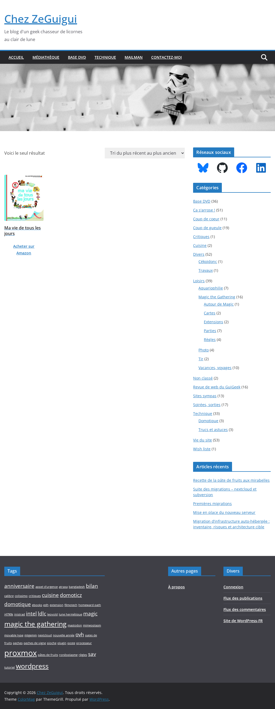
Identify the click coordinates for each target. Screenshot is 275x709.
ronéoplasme (68, 655)
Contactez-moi (166, 57)
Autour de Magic (219, 304)
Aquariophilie (210, 288)
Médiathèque (45, 57)
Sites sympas (204, 395)
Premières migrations (212, 503)
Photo (203, 349)
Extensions (213, 321)
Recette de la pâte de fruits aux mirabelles (231, 480)
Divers (198, 254)
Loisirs (199, 280)
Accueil (16, 57)
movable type (13, 635)
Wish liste (202, 448)
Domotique (208, 420)
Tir (200, 358)
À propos (176, 586)
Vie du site (202, 440)
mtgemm (30, 635)
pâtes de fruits (48, 655)
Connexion (233, 586)
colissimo (21, 596)
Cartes (209, 312)
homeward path (89, 605)
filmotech (70, 605)
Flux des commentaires (244, 609)
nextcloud (45, 635)
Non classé (203, 378)
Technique (105, 57)
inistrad (19, 614)
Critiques (201, 236)
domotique (17, 604)
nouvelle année (63, 635)
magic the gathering (35, 623)
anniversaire (19, 585)
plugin (61, 643)
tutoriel (9, 667)
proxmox (20, 653)
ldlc (42, 613)
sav (92, 654)
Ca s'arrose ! (204, 210)
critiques (35, 596)
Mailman (134, 57)
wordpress (32, 666)
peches (18, 643)
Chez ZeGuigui (40, 18)
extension (56, 605)
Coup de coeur (206, 218)
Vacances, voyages (214, 367)
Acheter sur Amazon (23, 249)
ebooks (37, 605)
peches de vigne (35, 643)
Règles (210, 339)
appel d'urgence (46, 587)
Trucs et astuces (213, 429)
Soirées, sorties (206, 404)
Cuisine (200, 245)
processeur (84, 643)
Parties (210, 330)
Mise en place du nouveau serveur (224, 512)
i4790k (8, 614)
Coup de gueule (207, 227)
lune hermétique (70, 614)
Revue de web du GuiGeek (216, 386)
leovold (52, 614)
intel (31, 613)
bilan (92, 585)
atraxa (63, 587)
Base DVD (77, 57)
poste (71, 643)
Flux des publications (242, 598)
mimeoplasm (92, 625)
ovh (79, 634)
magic (90, 613)
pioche (51, 643)
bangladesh (77, 587)
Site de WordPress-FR (243, 620)
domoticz (71, 595)
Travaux (205, 270)
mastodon (75, 625)
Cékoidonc (207, 261)
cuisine (50, 595)
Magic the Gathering (216, 296)
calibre (9, 596)
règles (83, 655)
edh (46, 605)
